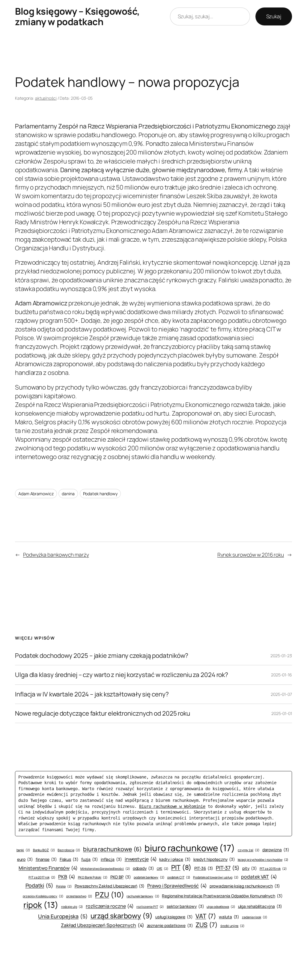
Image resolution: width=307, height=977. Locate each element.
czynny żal (249, 850)
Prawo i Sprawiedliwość (177, 885)
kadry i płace (174, 859)
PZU (109, 894)
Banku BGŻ (44, 850)
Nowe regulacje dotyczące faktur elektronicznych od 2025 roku (102, 713)
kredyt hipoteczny (214, 859)
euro (25, 859)
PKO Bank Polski (93, 877)
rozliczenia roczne (110, 906)
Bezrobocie (69, 850)
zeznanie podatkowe (170, 925)
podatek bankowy (149, 877)
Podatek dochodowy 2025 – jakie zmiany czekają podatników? (101, 655)
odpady (143, 868)
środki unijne (232, 926)
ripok (40, 904)
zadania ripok (254, 917)
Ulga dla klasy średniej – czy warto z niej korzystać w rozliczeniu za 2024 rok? (121, 674)
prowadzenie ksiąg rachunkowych (245, 886)
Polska (64, 886)
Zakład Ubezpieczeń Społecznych (102, 925)
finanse (46, 859)
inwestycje (141, 859)
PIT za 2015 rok (273, 869)
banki (23, 850)
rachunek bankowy (143, 896)
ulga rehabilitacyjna (260, 906)
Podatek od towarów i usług (215, 877)
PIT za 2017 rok (41, 877)
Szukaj (273, 16)
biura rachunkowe (112, 849)
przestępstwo (79, 896)
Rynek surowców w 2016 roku (250, 554)
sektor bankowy (185, 906)
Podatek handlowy (100, 493)
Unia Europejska (63, 916)
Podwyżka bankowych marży (56, 554)
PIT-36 (203, 868)
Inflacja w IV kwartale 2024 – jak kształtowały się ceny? (91, 694)
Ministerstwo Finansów (48, 868)
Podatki (39, 885)
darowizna (275, 849)
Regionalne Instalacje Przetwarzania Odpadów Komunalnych (222, 896)
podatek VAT (259, 876)
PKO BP (120, 877)
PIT (181, 867)
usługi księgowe (174, 917)
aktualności (46, 98)
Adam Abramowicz (36, 493)
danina (68, 493)
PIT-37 (228, 867)
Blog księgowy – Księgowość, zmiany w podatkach (77, 16)
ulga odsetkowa (221, 907)
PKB (66, 876)
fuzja (89, 859)
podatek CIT (179, 877)
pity (249, 868)
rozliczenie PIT (150, 907)
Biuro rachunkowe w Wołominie (172, 806)
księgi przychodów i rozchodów (263, 860)
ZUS (206, 924)
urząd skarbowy (122, 915)
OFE (162, 869)
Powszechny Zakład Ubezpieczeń (110, 886)
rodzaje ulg (72, 907)
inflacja (111, 859)
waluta (229, 917)
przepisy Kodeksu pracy (43, 896)
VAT (205, 916)
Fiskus (69, 859)
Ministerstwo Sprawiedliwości (105, 869)
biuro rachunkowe (190, 848)
